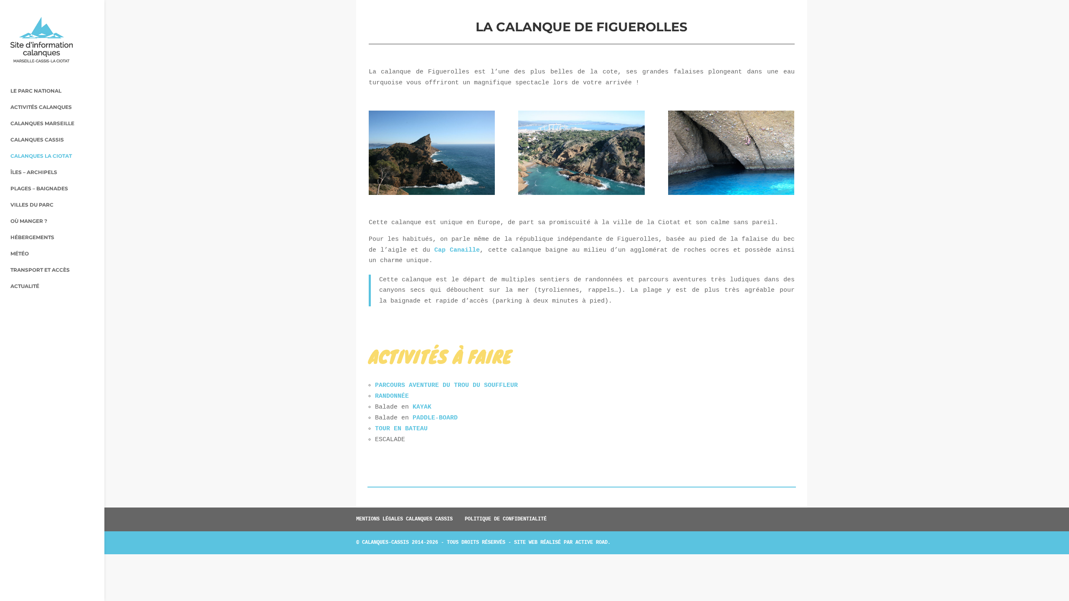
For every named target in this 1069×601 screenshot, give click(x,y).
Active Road (591, 542)
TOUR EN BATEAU (401, 428)
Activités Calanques (41, 107)
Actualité (24, 286)
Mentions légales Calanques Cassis (404, 519)
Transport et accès (40, 270)
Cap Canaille (457, 250)
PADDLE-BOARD (435, 418)
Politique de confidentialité (506, 519)
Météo (19, 254)
